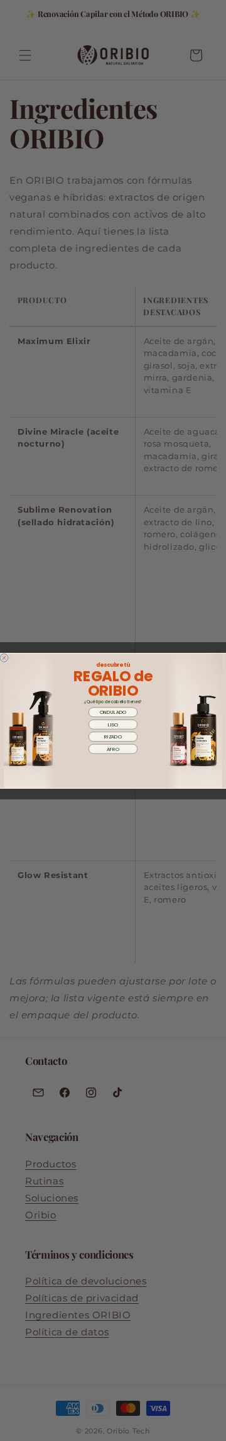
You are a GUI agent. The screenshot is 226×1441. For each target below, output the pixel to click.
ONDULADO (113, 712)
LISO (113, 724)
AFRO (113, 748)
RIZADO (112, 736)
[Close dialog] (4, 658)
